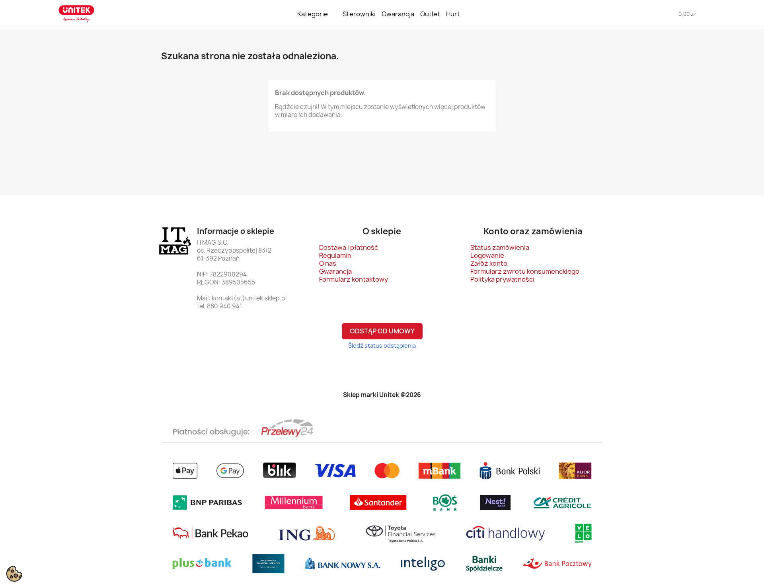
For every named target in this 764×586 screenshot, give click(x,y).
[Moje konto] (739, 14)
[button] (630, 14)
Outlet (430, 14)
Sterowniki (359, 14)
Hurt (453, 14)
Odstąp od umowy (382, 331)
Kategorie (312, 14)
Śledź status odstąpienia (382, 345)
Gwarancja (398, 14)
